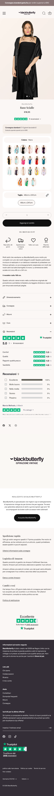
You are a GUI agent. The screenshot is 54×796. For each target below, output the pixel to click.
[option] (27, 3)
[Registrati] (50, 728)
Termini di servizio (39, 768)
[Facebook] (4, 736)
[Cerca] (44, 14)
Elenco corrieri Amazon (11, 578)
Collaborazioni (8, 674)
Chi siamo (6, 671)
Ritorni (9, 315)
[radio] (10, 149)
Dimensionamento (13, 297)
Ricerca (5, 677)
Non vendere (7, 772)
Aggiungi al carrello (27, 223)
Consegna (10, 306)
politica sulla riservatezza (11, 768)
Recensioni (10, 332)
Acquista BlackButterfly (27, 518)
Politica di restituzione (11, 600)
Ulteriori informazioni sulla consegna (16, 551)
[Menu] (4, 13)
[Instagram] (9, 736)
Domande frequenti (10, 696)
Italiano (24, 779)
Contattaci (7, 693)
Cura (8, 323)
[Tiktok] (15, 736)
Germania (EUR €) (9, 779)
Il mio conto (7, 681)
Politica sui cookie (26, 768)
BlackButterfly (27, 104)
